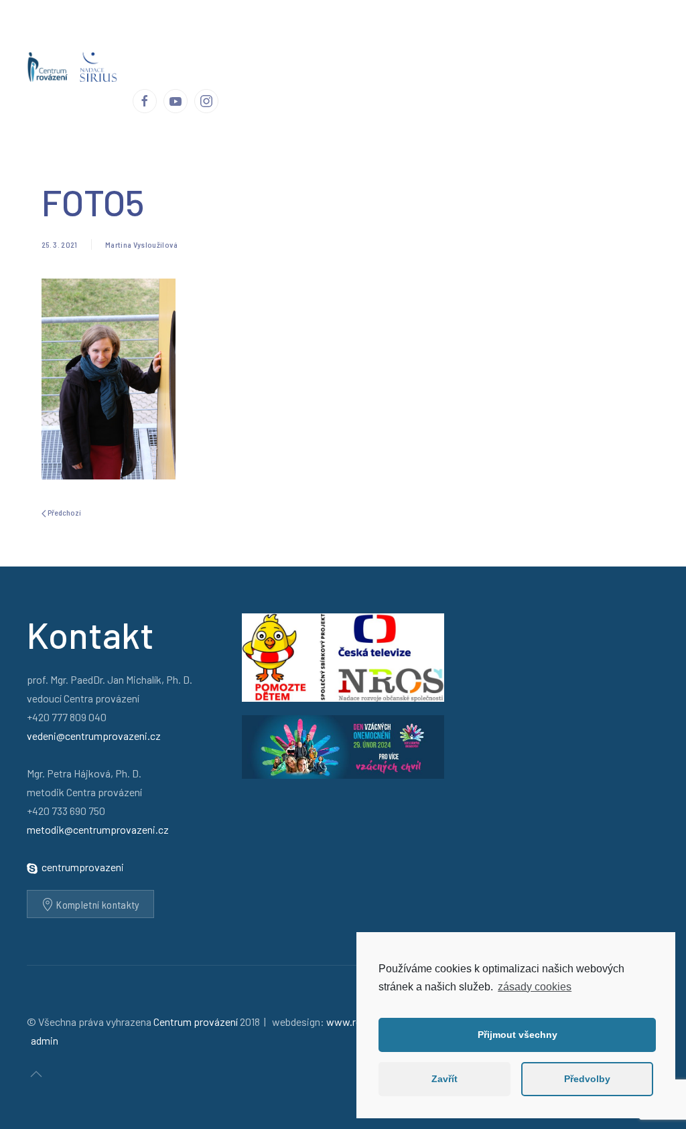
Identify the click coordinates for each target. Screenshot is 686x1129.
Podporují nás (522, 33)
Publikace (415, 33)
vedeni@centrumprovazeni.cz (94, 735)
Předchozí (63, 512)
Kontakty (586, 33)
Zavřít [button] (444, 1078)
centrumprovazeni (83, 866)
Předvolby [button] (587, 1078)
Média (465, 33)
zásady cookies (534, 986)
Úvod (143, 33)
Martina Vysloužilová (141, 244)
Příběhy (280, 33)
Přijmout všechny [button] (517, 1034)
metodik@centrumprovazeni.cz (98, 829)
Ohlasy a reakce (345, 33)
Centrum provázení (209, 33)
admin (44, 1040)
